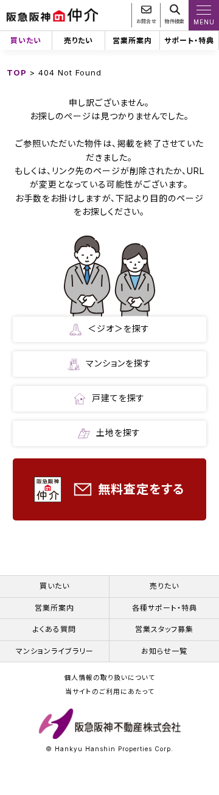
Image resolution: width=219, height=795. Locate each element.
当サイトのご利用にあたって (110, 692)
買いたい (25, 40)
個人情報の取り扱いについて (109, 678)
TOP (17, 72)
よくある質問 (54, 629)
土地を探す (118, 432)
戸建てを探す (118, 398)
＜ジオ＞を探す (119, 328)
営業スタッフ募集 (164, 629)
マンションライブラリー (55, 651)
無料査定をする (141, 489)
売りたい (78, 40)
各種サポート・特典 (164, 607)
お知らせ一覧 (164, 651)
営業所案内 (132, 40)
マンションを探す (118, 363)
